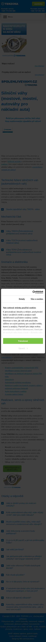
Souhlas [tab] (8, 299)
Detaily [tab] (22, 299)
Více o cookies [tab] (37, 299)
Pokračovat (23, 341)
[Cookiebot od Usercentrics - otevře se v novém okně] (32, 292)
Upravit (22, 348)
